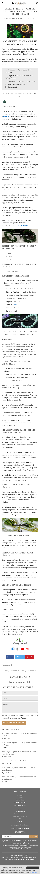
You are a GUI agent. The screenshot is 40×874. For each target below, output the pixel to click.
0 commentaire (7, 665)
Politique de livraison (29, 857)
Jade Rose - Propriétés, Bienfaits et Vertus (18, 761)
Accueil (20, 809)
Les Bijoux (20, 795)
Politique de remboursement (14, 859)
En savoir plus (33, 872)
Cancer (9, 259)
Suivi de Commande (20, 813)
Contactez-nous (20, 811)
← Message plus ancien (10, 671)
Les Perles (20, 797)
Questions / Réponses (20, 816)
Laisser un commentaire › (20, 682)
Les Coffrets (20, 800)
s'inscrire (33, 836)
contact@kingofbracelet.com (20, 825)
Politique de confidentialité (21, 843)
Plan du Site (30, 859)
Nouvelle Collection (20, 802)
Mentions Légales (17, 855)
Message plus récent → (29, 671)
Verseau (9, 256)
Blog (20, 818)
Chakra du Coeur (12, 271)
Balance (9, 253)
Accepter (33, 868)
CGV (26, 855)
